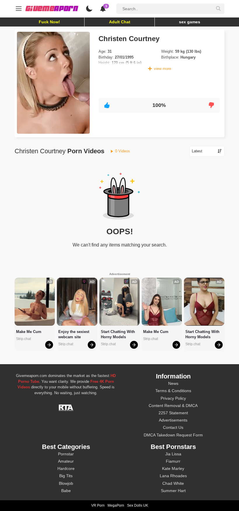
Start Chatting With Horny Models (118, 334)
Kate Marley (173, 468)
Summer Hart (173, 490)
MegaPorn (116, 505)
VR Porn (98, 505)
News (173, 383)
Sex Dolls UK (137, 505)
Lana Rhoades (173, 475)
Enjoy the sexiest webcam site (74, 334)
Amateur (66, 461)
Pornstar (66, 454)
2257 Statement (173, 412)
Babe (66, 490)
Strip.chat (23, 339)
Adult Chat (119, 22)
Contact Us (173, 427)
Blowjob (66, 483)
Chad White (173, 483)
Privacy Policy (173, 398)
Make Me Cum (28, 331)
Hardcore (66, 468)
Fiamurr (173, 461)
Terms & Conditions (173, 390)
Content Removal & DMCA (173, 405)
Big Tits (66, 475)
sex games (189, 22)
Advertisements (173, 420)
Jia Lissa (173, 454)
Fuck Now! (49, 22)
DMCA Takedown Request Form (173, 435)
